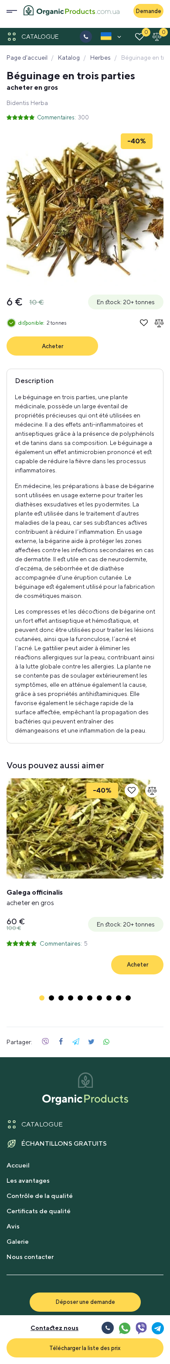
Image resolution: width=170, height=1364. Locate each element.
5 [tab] (80, 998)
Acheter (52, 346)
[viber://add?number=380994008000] (141, 1328)
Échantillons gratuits (64, 1143)
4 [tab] (70, 998)
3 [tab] (61, 998)
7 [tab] (99, 998)
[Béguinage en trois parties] (85, 207)
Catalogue (39, 36)
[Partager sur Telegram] (75, 1041)
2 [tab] (51, 998)
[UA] (106, 37)
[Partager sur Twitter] (91, 1041)
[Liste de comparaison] (157, 36)
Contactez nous (54, 1327)
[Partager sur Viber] (45, 1041)
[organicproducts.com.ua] (71, 11)
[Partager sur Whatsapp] (106, 1041)
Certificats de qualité (39, 1211)
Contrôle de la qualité (40, 1195)
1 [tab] (41, 998)
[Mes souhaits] (139, 36)
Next (150, 207)
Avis (13, 1226)
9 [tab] (118, 998)
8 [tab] (109, 998)
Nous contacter (30, 1256)
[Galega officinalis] (85, 828)
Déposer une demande (85, 1301)
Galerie (18, 1241)
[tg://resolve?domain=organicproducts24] (157, 1328)
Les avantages (28, 1180)
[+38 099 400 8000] (86, 37)
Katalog (69, 57)
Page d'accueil (27, 57)
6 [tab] (89, 998)
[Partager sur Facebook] (60, 1041)
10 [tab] (128, 998)
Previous (19, 207)
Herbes (100, 57)
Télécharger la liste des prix (85, 1347)
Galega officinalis (35, 897)
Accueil (18, 1165)
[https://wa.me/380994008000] (124, 1328)
